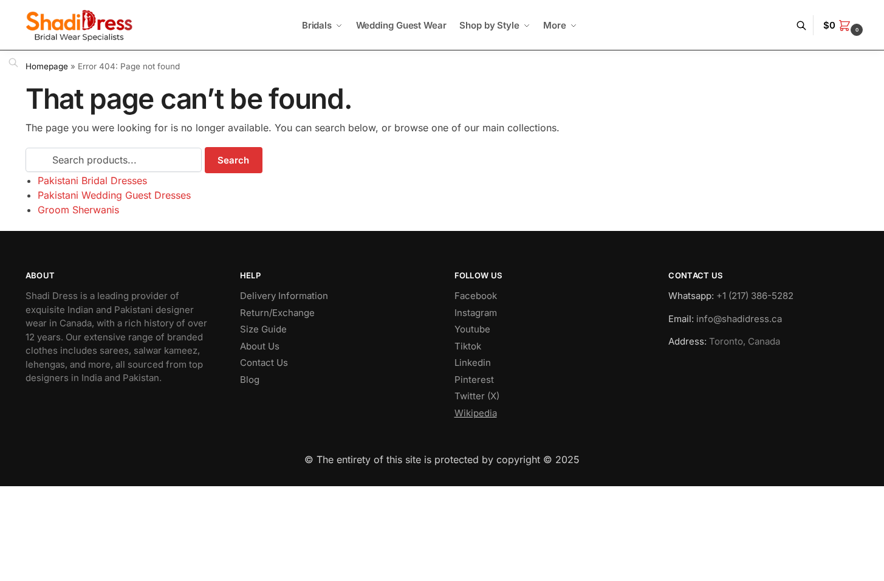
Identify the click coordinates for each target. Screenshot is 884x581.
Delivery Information (284, 295)
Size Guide (263, 329)
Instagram (475, 312)
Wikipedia (475, 413)
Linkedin (472, 362)
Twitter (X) (476, 396)
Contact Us (264, 362)
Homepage (47, 66)
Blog (249, 379)
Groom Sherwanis (78, 210)
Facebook (475, 295)
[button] (844, 25)
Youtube (472, 329)
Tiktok (467, 346)
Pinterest (474, 379)
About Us (259, 346)
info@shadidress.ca (739, 319)
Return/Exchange (277, 312)
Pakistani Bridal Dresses (92, 180)
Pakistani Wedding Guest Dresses (114, 195)
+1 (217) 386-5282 (754, 295)
